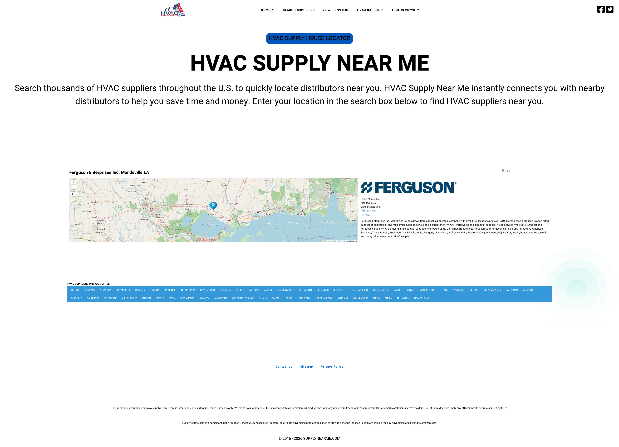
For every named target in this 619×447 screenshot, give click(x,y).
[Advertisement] (309, 135)
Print (507, 171)
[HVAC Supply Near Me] (173, 16)
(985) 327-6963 (369, 210)
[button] (213, 206)
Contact (368, 215)
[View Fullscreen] (73, 194)
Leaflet (328, 241)
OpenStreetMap (340, 241)
